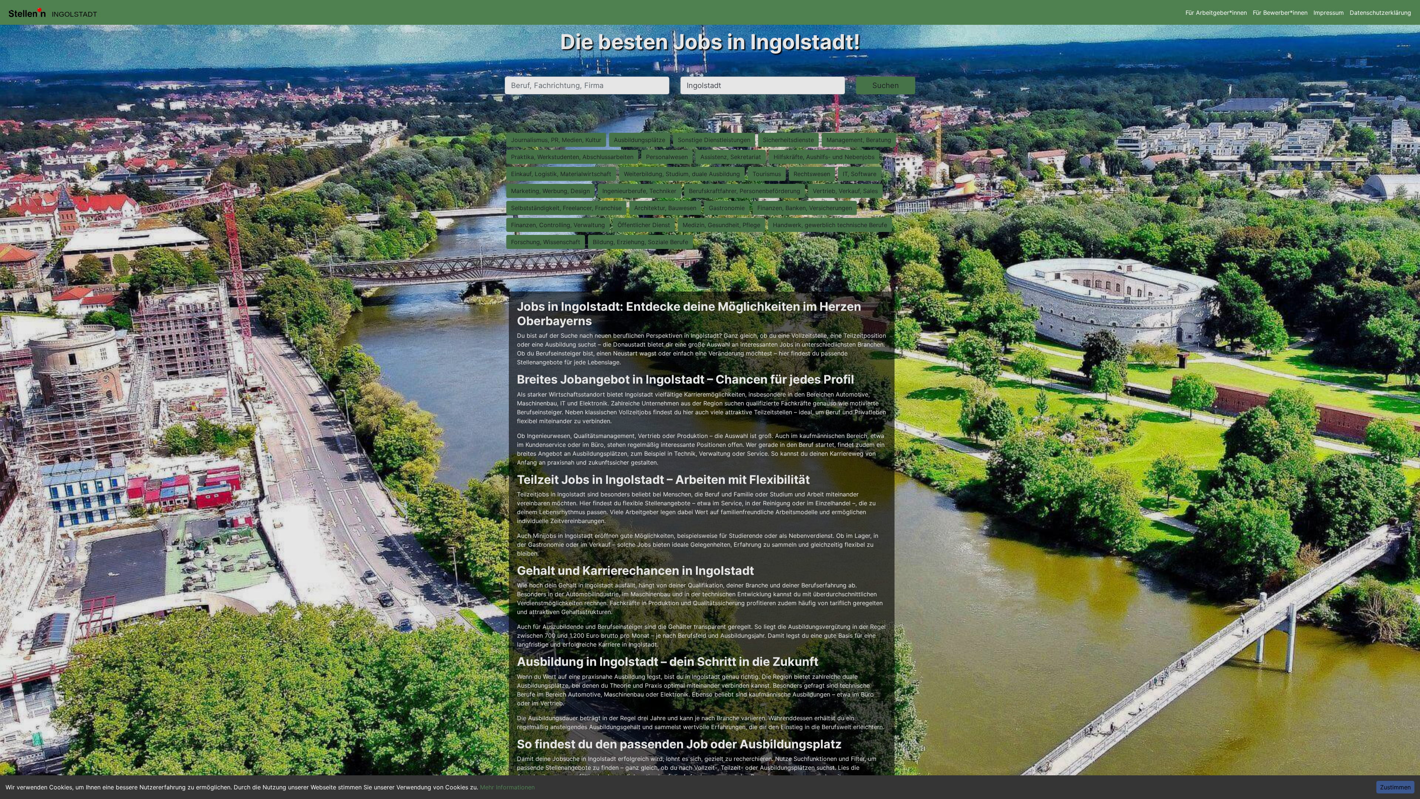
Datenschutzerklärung (1380, 12)
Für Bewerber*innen (1280, 12)
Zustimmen (1395, 787)
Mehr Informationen (507, 787)
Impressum (1329, 12)
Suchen (885, 85)
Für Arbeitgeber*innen (1216, 12)
